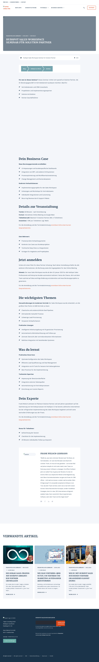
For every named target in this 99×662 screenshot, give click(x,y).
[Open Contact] (84, 7)
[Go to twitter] (52, 501)
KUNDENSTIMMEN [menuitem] (14, 2)
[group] (49, 58)
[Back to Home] (7, 8)
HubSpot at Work (36, 68)
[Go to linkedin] (49, 501)
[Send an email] (41, 501)
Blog (24, 68)
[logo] (9, 618)
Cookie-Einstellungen (9, 641)
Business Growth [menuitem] (56, 7)
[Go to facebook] (45, 501)
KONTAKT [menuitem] (23, 2)
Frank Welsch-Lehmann (13, 36)
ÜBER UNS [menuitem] (5, 2)
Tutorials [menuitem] (43, 7)
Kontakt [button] (91, 7)
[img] (74, 58)
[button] (21, 57)
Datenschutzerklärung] (48, 627)
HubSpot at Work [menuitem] (30, 7)
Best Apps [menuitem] (18, 7)
